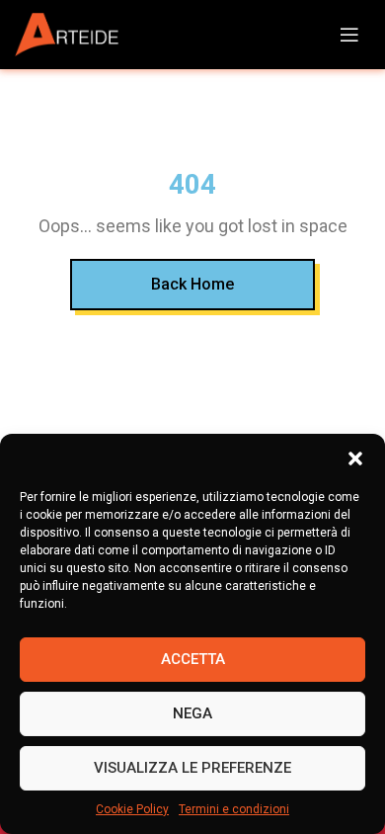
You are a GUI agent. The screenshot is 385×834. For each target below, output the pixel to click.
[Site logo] (74, 35)
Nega (192, 713)
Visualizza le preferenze (192, 768)
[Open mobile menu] (349, 34)
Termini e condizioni (234, 809)
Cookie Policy (132, 809)
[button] (355, 458)
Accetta (193, 659)
